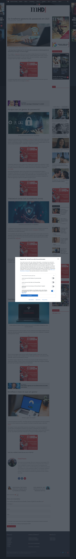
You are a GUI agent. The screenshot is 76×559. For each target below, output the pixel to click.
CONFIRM (29, 295)
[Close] (58, 259)
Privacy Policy (44, 299)
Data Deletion (31, 299)
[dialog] (38, 279)
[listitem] (38, 275)
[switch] (52, 278)
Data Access (38, 299)
